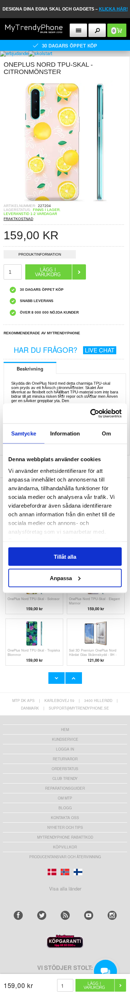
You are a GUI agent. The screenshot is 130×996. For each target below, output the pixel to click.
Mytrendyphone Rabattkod (65, 837)
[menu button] (78, 30)
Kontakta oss (65, 817)
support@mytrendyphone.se (79, 708)
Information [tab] (65, 433)
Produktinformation (39, 254)
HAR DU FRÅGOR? (64, 349)
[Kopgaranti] (65, 946)
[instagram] (112, 915)
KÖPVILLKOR (65, 847)
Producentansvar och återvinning (65, 856)
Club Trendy (65, 778)
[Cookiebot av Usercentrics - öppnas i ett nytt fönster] (92, 413)
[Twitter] (41, 915)
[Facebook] (18, 915)
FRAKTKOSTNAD (18, 219)
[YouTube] (88, 915)
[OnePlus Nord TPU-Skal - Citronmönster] (65, 201)
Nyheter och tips (65, 827)
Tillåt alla (65, 557)
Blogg (65, 807)
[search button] (97, 30)
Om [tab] (106, 433)
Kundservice (65, 739)
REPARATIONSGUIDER (65, 788)
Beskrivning (30, 368)
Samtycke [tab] (23, 433)
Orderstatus (65, 768)
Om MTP (65, 798)
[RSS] (65, 915)
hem (65, 729)
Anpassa (61, 578)
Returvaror (65, 758)
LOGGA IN (65, 749)
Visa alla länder (65, 888)
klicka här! (113, 9)
